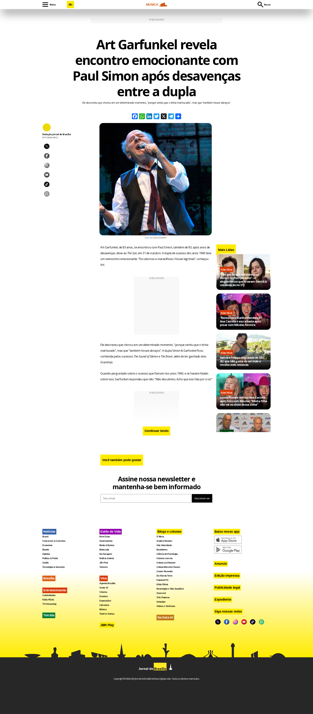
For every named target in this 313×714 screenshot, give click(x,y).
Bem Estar (104, 536)
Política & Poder (50, 558)
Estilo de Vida (110, 531)
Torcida (48, 615)
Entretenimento (54, 590)
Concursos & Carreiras (54, 541)
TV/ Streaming (49, 604)
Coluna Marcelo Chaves (168, 567)
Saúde (45, 562)
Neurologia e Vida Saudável (170, 589)
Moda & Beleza (106, 545)
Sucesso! (161, 593)
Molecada (104, 549)
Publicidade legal (227, 587)
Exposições (105, 600)
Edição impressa (226, 575)
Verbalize (161, 602)
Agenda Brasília (107, 583)
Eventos (103, 596)
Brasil (45, 536)
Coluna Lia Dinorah (165, 562)
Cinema (103, 592)
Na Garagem (105, 554)
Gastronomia (105, 541)
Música (103, 609)
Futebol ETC (162, 580)
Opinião (46, 554)
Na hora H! (165, 617)
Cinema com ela (164, 558)
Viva (103, 578)
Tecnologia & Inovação (53, 567)
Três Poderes (163, 597)
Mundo (45, 549)
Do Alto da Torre (164, 575)
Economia (47, 545)
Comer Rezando (164, 571)
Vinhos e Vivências (165, 606)
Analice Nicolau (164, 541)
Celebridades (49, 595)
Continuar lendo (157, 431)
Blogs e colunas (169, 531)
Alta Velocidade (164, 545)
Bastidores (162, 549)
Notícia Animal (106, 558)
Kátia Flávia (226, 269)
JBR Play (107, 625)
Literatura (104, 605)
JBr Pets (103, 562)
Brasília (49, 578)
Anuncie (220, 563)
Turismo (103, 567)
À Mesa (160, 536)
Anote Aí (103, 587)
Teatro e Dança (106, 614)
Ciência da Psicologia (167, 554)
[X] (163, 116)
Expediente (222, 599)
